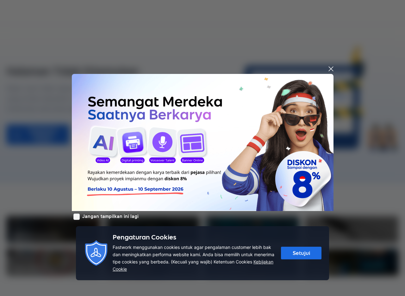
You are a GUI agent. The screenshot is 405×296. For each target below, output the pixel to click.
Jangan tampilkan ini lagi (110, 216)
